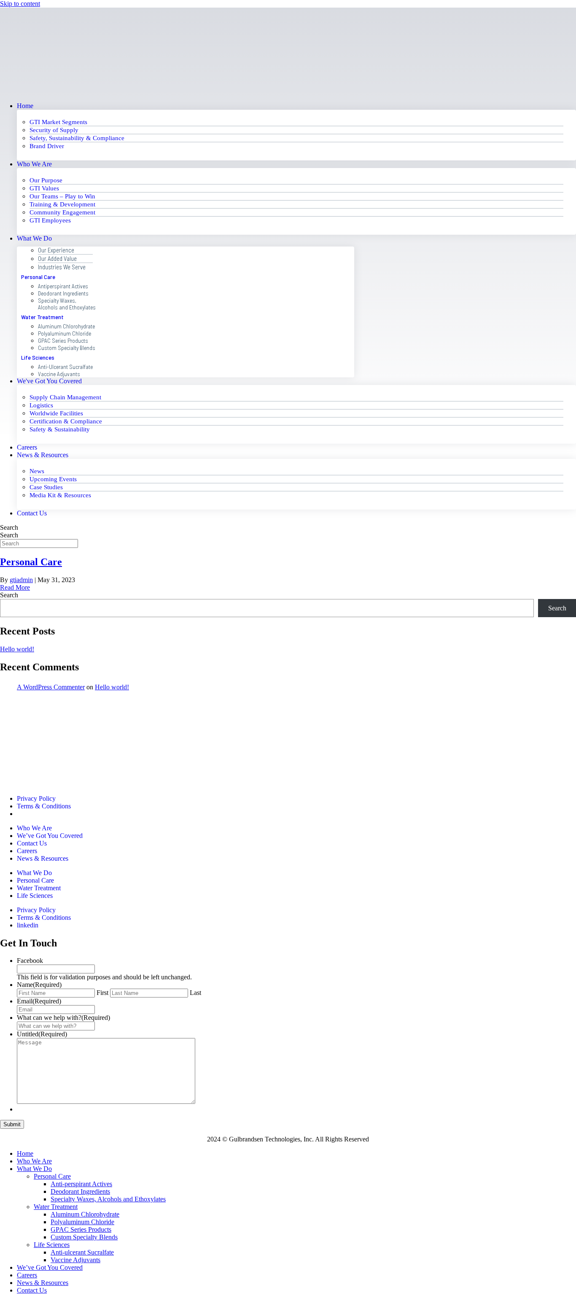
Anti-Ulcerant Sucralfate (65, 366)
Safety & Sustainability (60, 429)
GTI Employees (50, 220)
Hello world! (17, 649)
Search (9, 535)
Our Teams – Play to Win (62, 196)
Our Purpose (46, 180)
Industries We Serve (62, 267)
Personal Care (38, 276)
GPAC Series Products (63, 340)
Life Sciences (37, 357)
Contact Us (32, 513)
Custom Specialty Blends (66, 347)
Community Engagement (62, 212)
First (102, 992)
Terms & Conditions (44, 806)
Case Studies (46, 487)
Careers (27, 447)
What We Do (34, 238)
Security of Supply (54, 130)
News (37, 471)
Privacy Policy (36, 798)
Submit (12, 1124)
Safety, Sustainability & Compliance (77, 138)
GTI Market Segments (58, 122)
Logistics (41, 405)
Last (195, 992)
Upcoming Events (53, 479)
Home (25, 105)
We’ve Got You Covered (50, 1267)
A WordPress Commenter (51, 687)
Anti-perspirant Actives (81, 1183)
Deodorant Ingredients (63, 293)
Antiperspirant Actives (63, 286)
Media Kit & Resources (60, 495)
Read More (15, 587)
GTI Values (44, 188)
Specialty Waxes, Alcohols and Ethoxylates (67, 304)
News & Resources (42, 454)
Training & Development (62, 204)
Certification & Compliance (66, 421)
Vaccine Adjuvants (59, 373)
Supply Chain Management (65, 397)
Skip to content (20, 3)
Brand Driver (47, 146)
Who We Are (34, 164)
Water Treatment (42, 316)
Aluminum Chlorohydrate (66, 326)
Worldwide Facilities (56, 413)
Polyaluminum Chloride (64, 333)
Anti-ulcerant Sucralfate (82, 1252)
